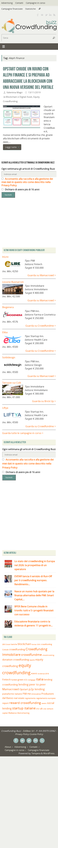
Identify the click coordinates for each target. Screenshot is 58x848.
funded (14, 680)
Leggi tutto (11, 147)
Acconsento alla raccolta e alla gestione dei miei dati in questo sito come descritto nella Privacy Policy (27, 182)
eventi (34, 673)
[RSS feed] (54, 15)
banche (14, 644)
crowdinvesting (48, 655)
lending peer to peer (32, 684)
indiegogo (31, 680)
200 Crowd (6, 644)
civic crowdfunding (44, 644)
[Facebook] (38, 15)
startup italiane (24, 708)
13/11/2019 (34, 92)
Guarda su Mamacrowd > (42, 275)
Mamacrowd (10, 689)
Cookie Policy (36, 734)
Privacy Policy (22, 734)
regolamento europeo (46, 698)
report (5, 703)
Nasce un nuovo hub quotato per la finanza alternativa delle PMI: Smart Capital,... (34, 595)
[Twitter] (46, 15)
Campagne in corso (35, 2)
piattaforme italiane (12, 694)
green (20, 679)
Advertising (7, 2)
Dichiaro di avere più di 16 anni (21, 189)
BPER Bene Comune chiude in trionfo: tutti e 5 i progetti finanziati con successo (34, 610)
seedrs (43, 703)
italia (39, 679)
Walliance (12, 713)
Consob (5, 650)
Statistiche (30, 8)
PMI (25, 693)
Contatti (19, 2)
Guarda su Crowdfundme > (40, 325)
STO (37, 709)
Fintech (6, 679)
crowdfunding (17, 649)
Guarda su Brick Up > (44, 401)
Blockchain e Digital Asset (19, 96)
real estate (19, 698)
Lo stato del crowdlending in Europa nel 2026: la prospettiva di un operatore (34, 565)
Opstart (23, 689)
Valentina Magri (15, 92)
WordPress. (49, 753)
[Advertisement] (29, 516)
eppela (32, 660)
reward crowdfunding (25, 703)
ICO (25, 680)
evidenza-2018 (43, 674)
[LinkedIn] (50, 15)
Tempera (35, 753)
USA (44, 709)
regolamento (30, 698)
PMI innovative (34, 694)
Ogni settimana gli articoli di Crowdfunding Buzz (28, 168)
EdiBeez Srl (29, 730)
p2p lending (37, 689)
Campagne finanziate (12, 8)
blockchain (24, 644)
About (8, 746)
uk (41, 708)
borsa (34, 644)
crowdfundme (31, 655)
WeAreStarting (23, 713)
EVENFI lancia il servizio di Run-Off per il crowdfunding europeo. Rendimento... (33, 580)
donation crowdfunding (15, 659)
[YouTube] (42, 15)
